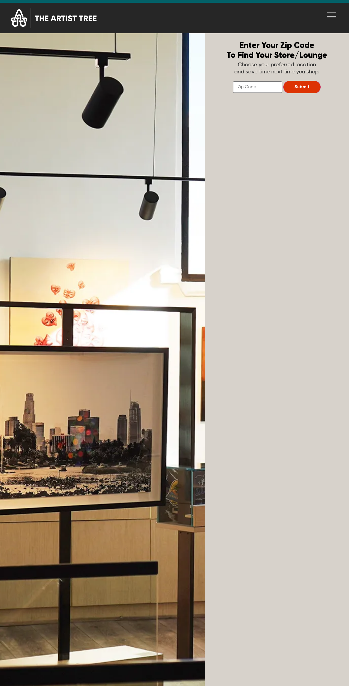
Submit (301, 87)
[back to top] (337, 674)
